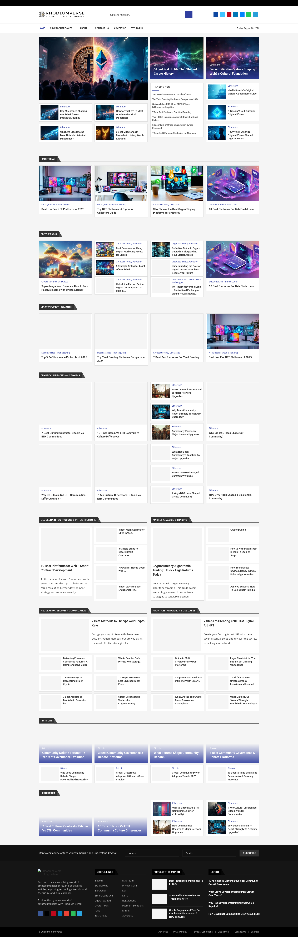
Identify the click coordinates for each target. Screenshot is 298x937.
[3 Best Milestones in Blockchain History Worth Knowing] (105, 133)
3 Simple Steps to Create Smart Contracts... (128, 552)
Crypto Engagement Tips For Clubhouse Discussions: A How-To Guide (184, 913)
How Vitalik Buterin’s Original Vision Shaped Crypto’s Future (240, 135)
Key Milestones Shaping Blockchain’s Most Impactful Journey (73, 114)
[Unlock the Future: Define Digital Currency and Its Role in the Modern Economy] (105, 285)
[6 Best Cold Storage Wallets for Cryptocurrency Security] (106, 702)
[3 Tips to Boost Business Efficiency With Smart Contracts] (163, 683)
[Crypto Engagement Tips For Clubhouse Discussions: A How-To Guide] (159, 914)
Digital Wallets (103, 900)
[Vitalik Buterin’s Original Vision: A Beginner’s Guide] (217, 91)
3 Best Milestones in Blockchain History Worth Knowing (130, 135)
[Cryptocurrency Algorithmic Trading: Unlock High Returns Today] (177, 544)
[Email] (242, 14)
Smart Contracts (104, 895)
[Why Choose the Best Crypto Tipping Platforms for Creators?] (177, 183)
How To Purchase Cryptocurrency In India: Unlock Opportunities (243, 571)
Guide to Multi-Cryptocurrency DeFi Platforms (186, 661)
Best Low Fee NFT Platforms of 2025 (62, 209)
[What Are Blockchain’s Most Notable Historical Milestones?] (49, 133)
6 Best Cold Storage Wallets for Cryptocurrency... (129, 700)
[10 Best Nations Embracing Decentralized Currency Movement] (217, 774)
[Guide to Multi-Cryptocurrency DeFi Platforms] (163, 663)
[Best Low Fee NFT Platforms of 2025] (65, 183)
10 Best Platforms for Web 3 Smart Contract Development (64, 568)
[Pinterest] (229, 14)
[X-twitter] (46, 913)
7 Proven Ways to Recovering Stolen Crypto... (73, 681)
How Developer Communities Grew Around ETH (234, 914)
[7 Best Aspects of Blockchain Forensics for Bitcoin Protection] (51, 702)
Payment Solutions (133, 905)
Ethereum (201, 375)
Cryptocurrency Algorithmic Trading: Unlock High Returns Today (173, 570)
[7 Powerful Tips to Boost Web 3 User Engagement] (106, 573)
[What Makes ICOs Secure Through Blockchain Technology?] (218, 702)
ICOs (97, 910)
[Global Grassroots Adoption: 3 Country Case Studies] (105, 774)
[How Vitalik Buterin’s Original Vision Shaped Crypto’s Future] (217, 133)
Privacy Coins (184, 375)
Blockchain (101, 890)
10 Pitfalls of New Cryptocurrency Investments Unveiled (242, 681)
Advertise (120, 28)
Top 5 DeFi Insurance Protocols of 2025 (171, 94)
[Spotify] (248, 14)
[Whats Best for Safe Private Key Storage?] (106, 663)
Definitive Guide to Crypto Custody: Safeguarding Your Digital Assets (186, 251)
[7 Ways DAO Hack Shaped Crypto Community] (161, 494)
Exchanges (101, 915)
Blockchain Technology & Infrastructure (68, 520)
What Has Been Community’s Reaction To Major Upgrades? (186, 455)
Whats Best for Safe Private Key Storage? (129, 660)
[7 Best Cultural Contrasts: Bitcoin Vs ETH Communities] (65, 403)
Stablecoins (252, 375)
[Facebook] (215, 14)
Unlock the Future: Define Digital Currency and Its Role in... (130, 287)
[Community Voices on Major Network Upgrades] (161, 432)
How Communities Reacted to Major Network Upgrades (187, 393)
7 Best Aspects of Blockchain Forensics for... (74, 700)
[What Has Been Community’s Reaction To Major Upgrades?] (161, 453)
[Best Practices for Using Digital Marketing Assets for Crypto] (105, 249)
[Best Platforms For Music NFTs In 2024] (159, 884)
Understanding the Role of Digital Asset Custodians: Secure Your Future (186, 269)
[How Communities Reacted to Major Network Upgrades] (161, 391)
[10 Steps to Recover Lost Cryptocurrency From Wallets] (106, 683)
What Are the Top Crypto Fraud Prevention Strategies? (188, 700)
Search (188, 14)
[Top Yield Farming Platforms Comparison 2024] (121, 331)
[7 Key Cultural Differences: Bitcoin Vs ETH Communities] (121, 465)
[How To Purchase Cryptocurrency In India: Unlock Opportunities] (218, 573)
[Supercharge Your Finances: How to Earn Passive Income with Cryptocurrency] (65, 259)
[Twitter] (222, 14)
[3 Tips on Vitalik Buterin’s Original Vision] (217, 112)
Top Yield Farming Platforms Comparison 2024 (175, 99)
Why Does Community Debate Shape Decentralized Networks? (74, 776)
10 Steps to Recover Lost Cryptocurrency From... (129, 681)
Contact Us (102, 28)
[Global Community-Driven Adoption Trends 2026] (161, 774)
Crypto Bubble (238, 529)
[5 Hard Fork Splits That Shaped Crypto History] (176, 58)
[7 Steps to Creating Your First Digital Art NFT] (177, 635)
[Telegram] (255, 14)
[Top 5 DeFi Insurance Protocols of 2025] (65, 331)
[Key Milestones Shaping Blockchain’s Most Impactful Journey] (49, 112)
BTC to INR (137, 28)
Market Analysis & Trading (170, 520)
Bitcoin (169, 375)
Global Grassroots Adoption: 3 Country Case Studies (130, 776)
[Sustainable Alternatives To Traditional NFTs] (159, 899)
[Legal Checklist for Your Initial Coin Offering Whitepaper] (218, 663)
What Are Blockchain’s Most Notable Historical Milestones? (73, 135)
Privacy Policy (180, 931)
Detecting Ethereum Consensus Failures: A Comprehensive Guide (75, 661)
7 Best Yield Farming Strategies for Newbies (174, 133)
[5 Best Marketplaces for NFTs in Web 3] (106, 535)
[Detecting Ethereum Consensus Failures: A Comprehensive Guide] (51, 663)
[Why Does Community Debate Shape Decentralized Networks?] (50, 774)
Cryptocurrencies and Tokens (60, 375)
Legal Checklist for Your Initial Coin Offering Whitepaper (243, 661)
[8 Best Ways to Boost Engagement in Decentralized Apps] (106, 592)
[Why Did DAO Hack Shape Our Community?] (233, 403)
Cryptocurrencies (61, 28)
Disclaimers (223, 931)
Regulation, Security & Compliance (63, 610)
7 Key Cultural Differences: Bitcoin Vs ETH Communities (242, 811)
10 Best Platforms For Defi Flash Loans (231, 209)
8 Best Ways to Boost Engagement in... (129, 588)
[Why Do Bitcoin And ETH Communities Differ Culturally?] (65, 465)
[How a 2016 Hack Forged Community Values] (161, 474)
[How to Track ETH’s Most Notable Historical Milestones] (105, 112)
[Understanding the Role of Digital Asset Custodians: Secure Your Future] (161, 267)
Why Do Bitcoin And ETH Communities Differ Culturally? (185, 811)
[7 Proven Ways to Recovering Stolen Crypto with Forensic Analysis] (51, 683)
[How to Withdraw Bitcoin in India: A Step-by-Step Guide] (218, 554)
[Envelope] (66, 913)
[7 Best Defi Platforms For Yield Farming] (177, 331)
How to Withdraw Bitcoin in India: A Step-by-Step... (243, 552)
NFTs (125, 895)
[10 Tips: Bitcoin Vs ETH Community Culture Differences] (121, 403)
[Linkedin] (235, 14)
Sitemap (255, 931)
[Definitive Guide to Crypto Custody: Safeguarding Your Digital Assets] (161, 249)
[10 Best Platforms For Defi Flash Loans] (233, 183)
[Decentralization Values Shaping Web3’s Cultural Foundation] (232, 58)
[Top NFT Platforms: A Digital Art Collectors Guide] (121, 183)
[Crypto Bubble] (218, 535)
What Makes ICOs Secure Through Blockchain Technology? (243, 700)
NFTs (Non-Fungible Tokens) (226, 375)
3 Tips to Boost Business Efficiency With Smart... (188, 679)
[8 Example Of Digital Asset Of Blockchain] (105, 267)
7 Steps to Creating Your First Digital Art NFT (229, 623)
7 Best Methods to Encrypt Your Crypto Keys (118, 623)
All (254, 159)
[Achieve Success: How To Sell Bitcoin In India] (218, 592)
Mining (126, 910)
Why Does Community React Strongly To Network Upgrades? (186, 413)
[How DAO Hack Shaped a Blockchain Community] (233, 465)
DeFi (124, 890)
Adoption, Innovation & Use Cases (174, 610)
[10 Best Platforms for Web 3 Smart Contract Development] (65, 544)
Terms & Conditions (202, 931)
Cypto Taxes (102, 905)
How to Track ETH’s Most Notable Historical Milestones (129, 114)
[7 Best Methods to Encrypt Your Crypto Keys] (65, 635)
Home (42, 28)
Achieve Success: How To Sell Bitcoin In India (242, 588)
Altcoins (157, 375)
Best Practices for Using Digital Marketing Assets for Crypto (129, 251)
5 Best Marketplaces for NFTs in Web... (131, 531)
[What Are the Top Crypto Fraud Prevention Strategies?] (163, 702)
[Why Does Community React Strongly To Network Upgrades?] (161, 412)
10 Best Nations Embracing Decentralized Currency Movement (242, 776)
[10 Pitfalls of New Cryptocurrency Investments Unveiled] (218, 683)
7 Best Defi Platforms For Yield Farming (171, 112)
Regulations (129, 900)
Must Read (48, 159)
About (83, 28)
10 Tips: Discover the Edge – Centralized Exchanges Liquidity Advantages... (186, 290)
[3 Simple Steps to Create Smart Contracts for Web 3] (106, 554)
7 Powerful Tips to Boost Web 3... (131, 569)
